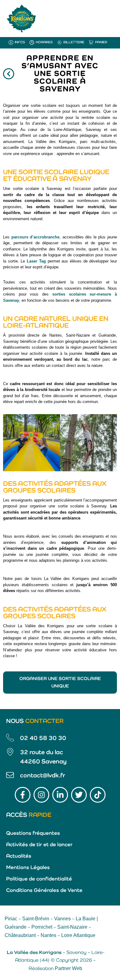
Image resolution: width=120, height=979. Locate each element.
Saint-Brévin (35, 918)
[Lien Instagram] (41, 795)
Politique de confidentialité (39, 879)
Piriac (11, 918)
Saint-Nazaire (72, 927)
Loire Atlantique (78, 935)
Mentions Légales (28, 867)
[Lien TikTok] (98, 795)
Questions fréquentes (33, 833)
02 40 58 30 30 (43, 738)
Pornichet (41, 927)
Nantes (48, 935)
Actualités (18, 856)
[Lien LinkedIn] (60, 795)
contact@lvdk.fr (42, 776)
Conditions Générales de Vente (44, 890)
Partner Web (68, 968)
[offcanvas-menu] (108, 18)
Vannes (62, 918)
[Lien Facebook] (22, 795)
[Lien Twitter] (79, 795)
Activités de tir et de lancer (39, 844)
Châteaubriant (20, 935)
